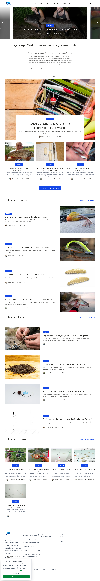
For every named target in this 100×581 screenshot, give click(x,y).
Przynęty (47, 3)
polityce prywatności (21, 570)
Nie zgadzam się (16, 573)
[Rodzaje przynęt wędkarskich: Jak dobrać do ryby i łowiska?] (50, 109)
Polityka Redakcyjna (45, 569)
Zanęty (64, 3)
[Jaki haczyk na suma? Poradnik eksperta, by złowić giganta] (50, 23)
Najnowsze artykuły (38, 3)
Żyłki (69, 3)
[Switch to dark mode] (94, 3)
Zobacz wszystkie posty (87, 200)
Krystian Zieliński (45, 534)
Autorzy (43, 531)
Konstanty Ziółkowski (46, 539)
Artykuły (25, 531)
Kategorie (63, 531)
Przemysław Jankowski (46, 536)
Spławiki (58, 3)
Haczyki (53, 3)
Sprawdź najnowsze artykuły (50, 188)
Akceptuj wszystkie (16, 576)
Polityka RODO (36, 569)
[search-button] (90, 3)
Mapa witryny (53, 569)
